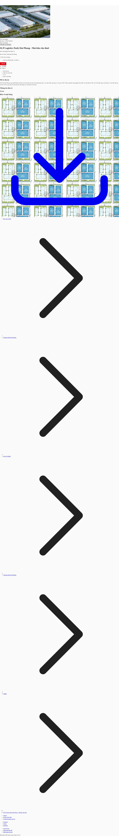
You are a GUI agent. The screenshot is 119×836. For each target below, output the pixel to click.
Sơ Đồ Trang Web (7, 817)
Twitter (5, 823)
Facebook (5, 822)
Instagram (5, 825)
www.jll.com (6, 828)
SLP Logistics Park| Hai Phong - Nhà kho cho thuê (15, 812)
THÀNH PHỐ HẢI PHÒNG (9, 337)
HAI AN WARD (7, 456)
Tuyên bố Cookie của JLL (9, 819)
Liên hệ (5, 815)
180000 (5, 693)
